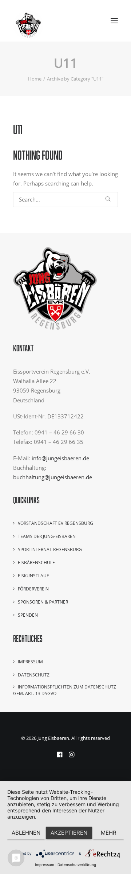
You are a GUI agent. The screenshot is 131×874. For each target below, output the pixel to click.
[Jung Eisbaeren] (28, 21)
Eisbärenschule (36, 562)
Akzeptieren (69, 832)
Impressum (30, 662)
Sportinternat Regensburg (50, 549)
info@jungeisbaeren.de (60, 458)
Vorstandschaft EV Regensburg (55, 523)
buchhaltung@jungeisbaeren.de (52, 477)
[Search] (65, 199)
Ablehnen (26, 832)
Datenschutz (33, 675)
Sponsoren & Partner (43, 602)
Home (34, 78)
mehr (108, 832)
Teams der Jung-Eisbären (47, 536)
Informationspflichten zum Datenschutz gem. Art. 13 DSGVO (64, 690)
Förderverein (33, 589)
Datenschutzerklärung (76, 864)
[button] (114, 21)
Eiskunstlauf (33, 576)
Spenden (28, 615)
